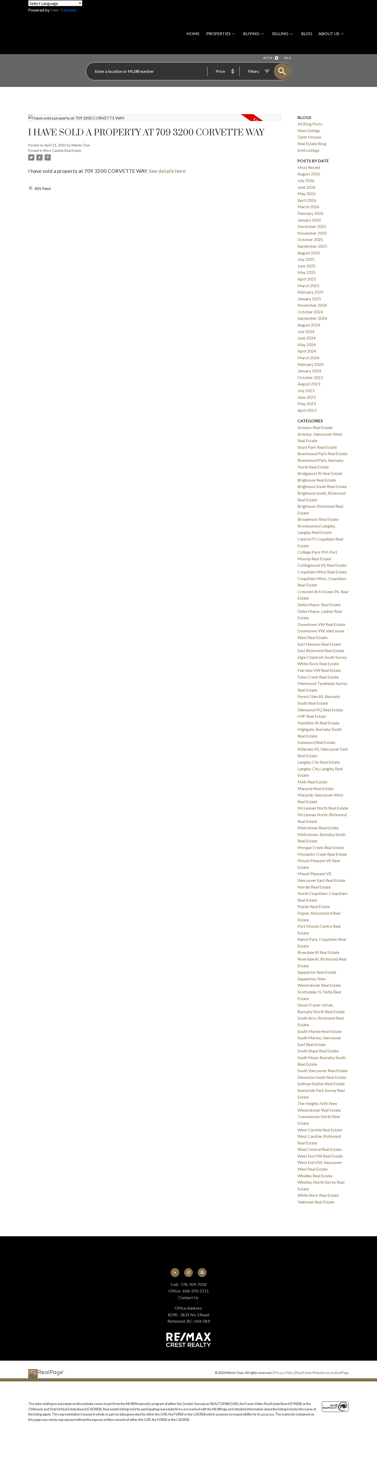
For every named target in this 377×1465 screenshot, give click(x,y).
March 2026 (308, 206)
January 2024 (309, 370)
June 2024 (306, 337)
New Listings (308, 130)
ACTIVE (268, 57)
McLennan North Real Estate (322, 807)
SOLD (287, 57)
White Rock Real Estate (318, 1195)
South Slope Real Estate (318, 1050)
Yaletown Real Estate (315, 1201)
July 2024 (305, 331)
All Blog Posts (309, 123)
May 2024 (306, 344)
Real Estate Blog (311, 143)
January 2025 (309, 298)
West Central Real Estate (319, 1149)
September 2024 (312, 318)
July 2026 (305, 180)
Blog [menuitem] (306, 33)
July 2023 (305, 390)
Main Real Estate (312, 781)
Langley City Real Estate (318, 762)
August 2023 (308, 383)
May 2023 (306, 403)
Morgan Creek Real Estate (320, 847)
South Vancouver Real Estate (322, 1070)
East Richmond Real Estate (320, 650)
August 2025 (308, 252)
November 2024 (312, 305)
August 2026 (308, 173)
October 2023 (310, 377)
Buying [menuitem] (251, 33)
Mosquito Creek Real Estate (322, 854)
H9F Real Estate (311, 716)
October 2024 (310, 311)
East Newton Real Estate (319, 644)
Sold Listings (308, 150)
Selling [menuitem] (280, 33)
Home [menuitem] (193, 33)
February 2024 (310, 364)
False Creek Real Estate (318, 676)
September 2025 (312, 246)
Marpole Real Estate (315, 788)
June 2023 (306, 397)
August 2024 (308, 324)
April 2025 (306, 278)
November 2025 (312, 233)
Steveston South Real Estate (321, 1077)
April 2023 (306, 410)
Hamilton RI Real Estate (318, 722)
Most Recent (308, 167)
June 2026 (306, 187)
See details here (167, 171)
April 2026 (306, 200)
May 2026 (306, 193)
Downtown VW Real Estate (321, 624)
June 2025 (306, 265)
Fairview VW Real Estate (319, 670)
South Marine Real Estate (319, 1031)
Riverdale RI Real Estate (318, 952)
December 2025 (311, 226)
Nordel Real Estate (314, 886)
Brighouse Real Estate (316, 479)
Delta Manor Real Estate (319, 604)
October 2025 (310, 239)
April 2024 (306, 350)
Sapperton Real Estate (316, 972)
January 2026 (309, 219)
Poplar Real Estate (313, 906)
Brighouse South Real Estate (322, 486)
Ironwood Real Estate (316, 742)
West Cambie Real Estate (62, 150)
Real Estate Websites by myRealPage (322, 1373)
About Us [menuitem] (329, 33)
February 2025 (310, 292)
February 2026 (310, 213)
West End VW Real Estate (320, 1155)
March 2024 (308, 357)
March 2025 (308, 285)
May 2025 (306, 272)
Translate (68, 9)
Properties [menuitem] (218, 33)
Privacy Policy (284, 1373)
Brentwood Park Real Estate (322, 453)
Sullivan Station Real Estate (321, 1083)
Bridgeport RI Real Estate (319, 473)
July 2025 (305, 259)
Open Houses (309, 136)
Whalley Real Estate (314, 1175)
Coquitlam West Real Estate (322, 571)
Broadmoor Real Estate (318, 519)
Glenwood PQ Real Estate (320, 709)
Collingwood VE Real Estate (321, 565)
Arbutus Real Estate (314, 427)
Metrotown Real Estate (318, 827)
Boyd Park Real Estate (317, 447)
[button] (175, 1272)
